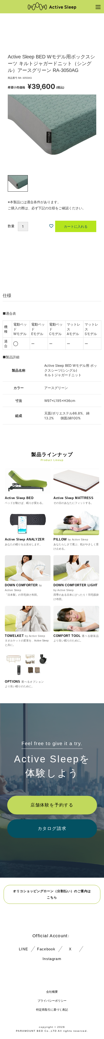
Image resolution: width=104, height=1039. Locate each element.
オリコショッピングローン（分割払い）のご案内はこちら (52, 894)
